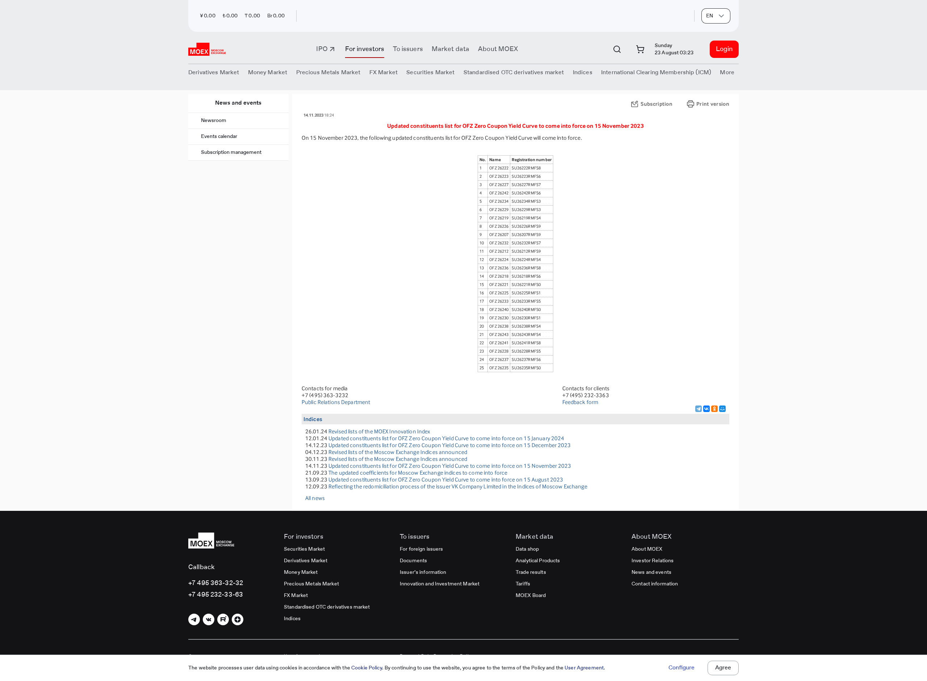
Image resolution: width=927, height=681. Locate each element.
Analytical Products (538, 560)
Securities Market (304, 549)
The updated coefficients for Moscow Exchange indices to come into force (417, 472)
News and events (238, 103)
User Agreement (584, 668)
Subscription (656, 104)
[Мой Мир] (722, 408)
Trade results (531, 572)
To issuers (408, 49)
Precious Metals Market (328, 73)
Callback (201, 567)
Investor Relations (653, 560)
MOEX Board (531, 595)
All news (315, 498)
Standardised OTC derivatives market (327, 607)
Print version (712, 104)
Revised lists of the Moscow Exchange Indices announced (397, 452)
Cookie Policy (366, 668)
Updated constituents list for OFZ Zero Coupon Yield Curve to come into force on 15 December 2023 (449, 445)
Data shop (527, 549)
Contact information (655, 584)
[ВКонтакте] (706, 408)
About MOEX (498, 49)
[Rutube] (223, 619)
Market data (450, 49)
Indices (292, 618)
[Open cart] (640, 49)
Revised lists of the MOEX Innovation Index (379, 431)
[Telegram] (698, 408)
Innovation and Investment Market (439, 584)
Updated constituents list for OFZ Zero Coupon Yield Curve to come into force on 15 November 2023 (449, 465)
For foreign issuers (421, 549)
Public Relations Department (336, 402)
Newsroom (213, 120)
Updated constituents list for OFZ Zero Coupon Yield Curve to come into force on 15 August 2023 (445, 479)
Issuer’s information (423, 572)
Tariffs (523, 584)
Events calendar (219, 136)
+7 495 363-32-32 (215, 583)
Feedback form (580, 402)
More (727, 73)
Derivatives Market (305, 560)
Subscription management (231, 152)
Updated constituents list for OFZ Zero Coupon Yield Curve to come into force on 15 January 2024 (446, 438)
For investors (365, 49)
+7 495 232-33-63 (215, 595)
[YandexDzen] (237, 619)
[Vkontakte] (208, 619)
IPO (321, 49)
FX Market (296, 595)
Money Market (301, 572)
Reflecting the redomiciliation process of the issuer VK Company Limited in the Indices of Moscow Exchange (457, 486)
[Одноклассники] (714, 408)
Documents (413, 560)
